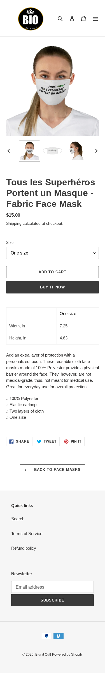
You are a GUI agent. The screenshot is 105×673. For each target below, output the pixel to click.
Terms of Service (26, 533)
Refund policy (23, 548)
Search (17, 518)
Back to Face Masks (57, 470)
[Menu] (95, 18)
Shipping (14, 223)
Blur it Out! (43, 654)
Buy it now (52, 287)
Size (9, 242)
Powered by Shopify (67, 654)
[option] (29, 150)
